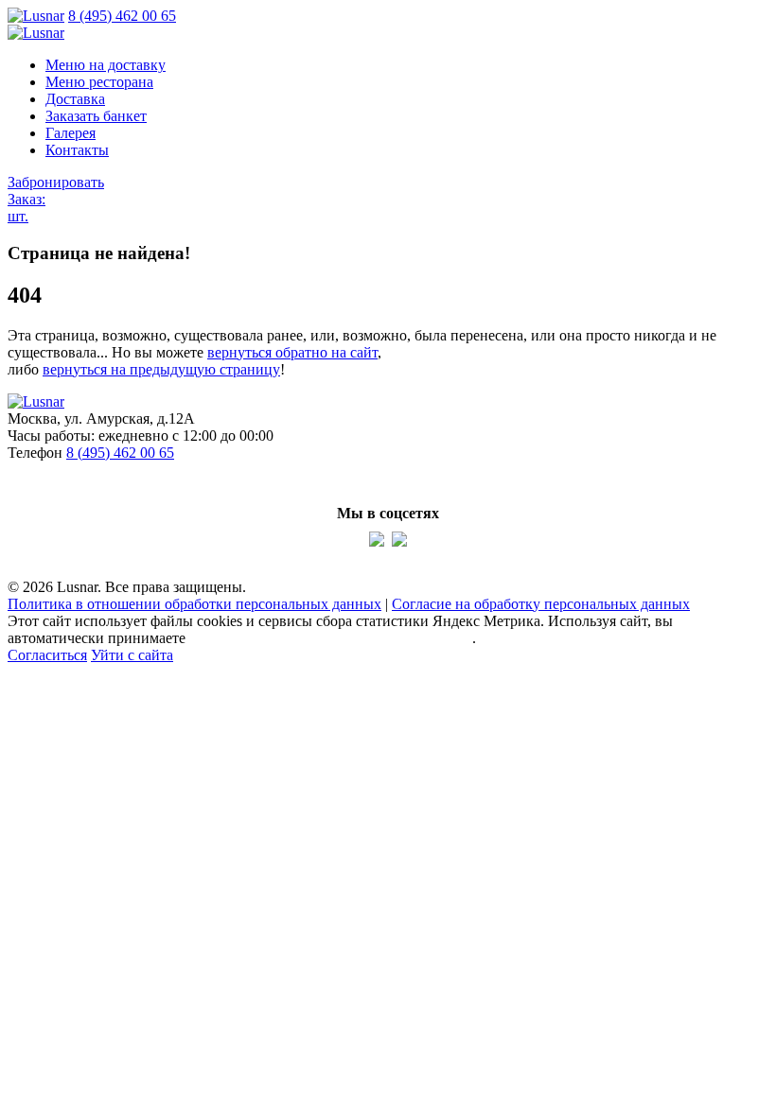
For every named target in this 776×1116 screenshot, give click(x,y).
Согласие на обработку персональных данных (541, 604)
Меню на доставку (105, 65)
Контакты (77, 150)
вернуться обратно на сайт (292, 352)
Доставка (75, 99)
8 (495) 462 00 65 (122, 16)
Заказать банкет (96, 116)
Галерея (70, 133)
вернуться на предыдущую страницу (161, 369)
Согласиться (47, 655)
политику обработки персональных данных (330, 638)
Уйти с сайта (132, 655)
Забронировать (56, 182)
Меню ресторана (99, 82)
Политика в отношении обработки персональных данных (194, 604)
